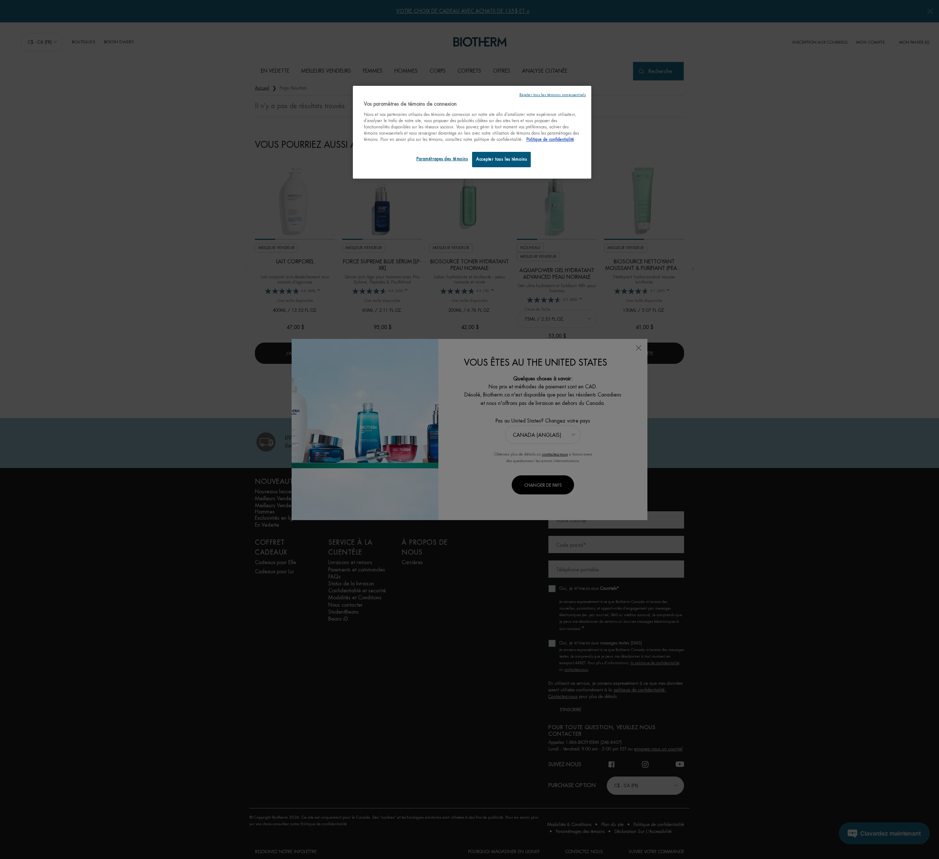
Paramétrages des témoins (442, 159)
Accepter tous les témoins (501, 159)
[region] (472, 132)
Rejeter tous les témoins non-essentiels (552, 95)
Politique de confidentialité (550, 140)
